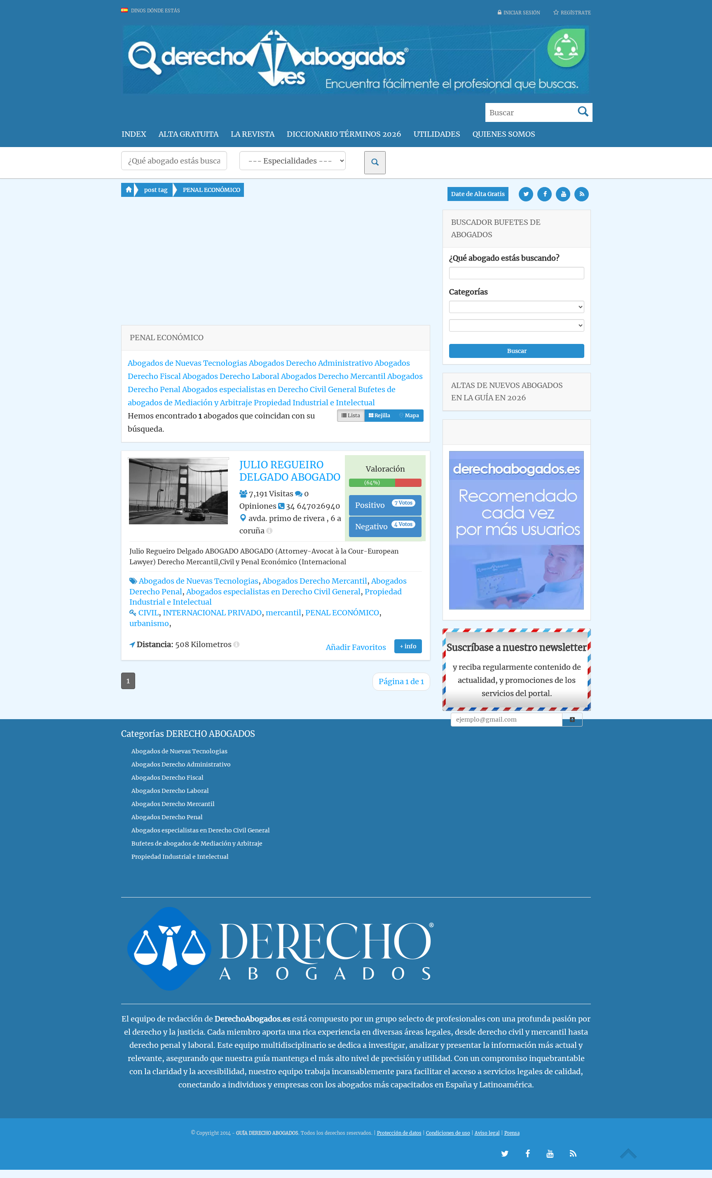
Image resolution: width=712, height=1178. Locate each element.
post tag (156, 190)
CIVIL (148, 612)
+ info (408, 646)
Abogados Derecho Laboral (231, 376)
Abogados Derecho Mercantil (333, 376)
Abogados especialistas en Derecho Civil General (269, 389)
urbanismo (149, 623)
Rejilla (381, 415)
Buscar (517, 351)
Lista (353, 415)
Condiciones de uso (448, 1133)
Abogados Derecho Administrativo (311, 363)
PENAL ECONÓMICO (211, 190)
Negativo (383, 526)
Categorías (468, 292)
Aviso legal (487, 1133)
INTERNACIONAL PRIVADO (212, 612)
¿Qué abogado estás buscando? (504, 258)
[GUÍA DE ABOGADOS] (356, 93)
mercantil (283, 612)
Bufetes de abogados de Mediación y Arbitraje (196, 843)
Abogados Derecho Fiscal (167, 777)
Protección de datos (399, 1133)
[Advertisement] (275, 267)
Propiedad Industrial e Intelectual (314, 402)
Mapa (411, 415)
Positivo (383, 505)
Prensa (512, 1133)
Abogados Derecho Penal (167, 817)
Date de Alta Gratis (478, 194)
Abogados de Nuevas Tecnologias (187, 363)
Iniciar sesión (522, 13)
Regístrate (576, 13)
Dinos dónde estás (155, 11)
